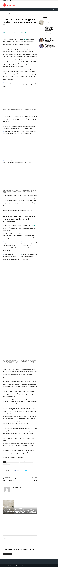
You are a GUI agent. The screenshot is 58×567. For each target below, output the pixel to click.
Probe (8, 463)
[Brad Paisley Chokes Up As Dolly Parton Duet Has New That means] (41, 46)
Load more (46, 51)
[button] (53, 9)
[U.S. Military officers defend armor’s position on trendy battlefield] (31, 507)
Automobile (47, 44)
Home (4, 13)
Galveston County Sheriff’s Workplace (28, 52)
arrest (8, 461)
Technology (8, 13)
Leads (32, 461)
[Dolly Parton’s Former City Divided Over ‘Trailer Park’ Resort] (41, 40)
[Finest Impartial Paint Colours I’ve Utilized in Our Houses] (8, 507)
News (31, 509)
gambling (22, 461)
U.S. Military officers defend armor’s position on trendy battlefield (31, 511)
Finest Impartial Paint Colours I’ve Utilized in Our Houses (8, 511)
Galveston (15, 48)
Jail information (19, 197)
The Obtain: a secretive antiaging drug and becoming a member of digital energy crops (20, 511)
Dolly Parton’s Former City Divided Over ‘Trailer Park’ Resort (49, 40)
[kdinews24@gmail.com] (4, 25)
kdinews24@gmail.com (11, 24)
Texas (25, 39)
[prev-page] (4, 516)
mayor (4, 463)
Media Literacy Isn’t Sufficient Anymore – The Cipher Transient (11, 480)
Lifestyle (8, 509)
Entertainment (48, 38)
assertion (10, 59)
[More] (31, 29)
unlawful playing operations (29, 63)
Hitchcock (27, 461)
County (12, 461)
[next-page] (6, 516)
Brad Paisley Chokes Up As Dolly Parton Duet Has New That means (50, 46)
